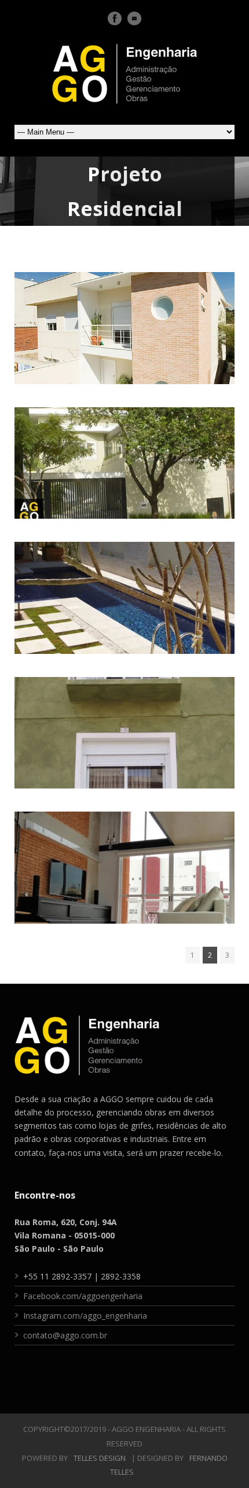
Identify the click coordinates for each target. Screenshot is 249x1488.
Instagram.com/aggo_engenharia (85, 1315)
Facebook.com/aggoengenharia (82, 1295)
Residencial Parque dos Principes (124, 323)
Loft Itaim (124, 862)
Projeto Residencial (125, 352)
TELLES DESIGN (100, 1458)
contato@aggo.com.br (65, 1335)
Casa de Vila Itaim (124, 727)
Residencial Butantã (125, 457)
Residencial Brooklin (125, 592)
